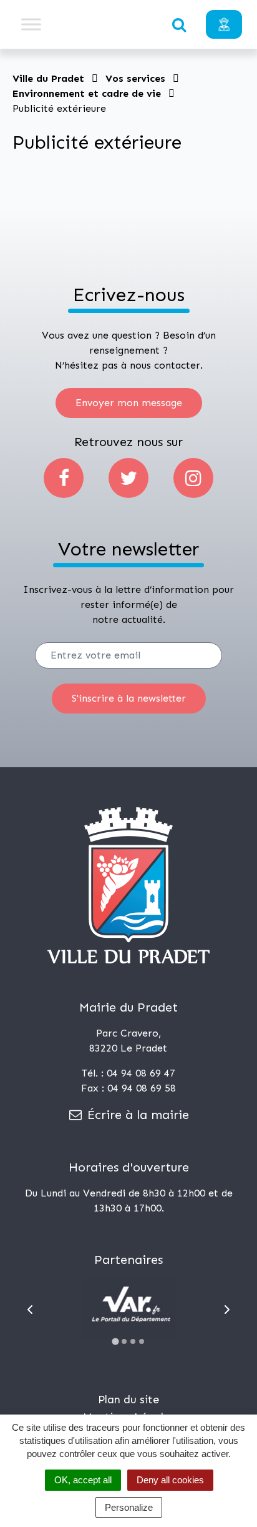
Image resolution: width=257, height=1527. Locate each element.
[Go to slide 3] (132, 1341)
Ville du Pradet (48, 78)
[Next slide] (227, 1309)
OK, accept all (83, 1480)
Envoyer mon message (128, 403)
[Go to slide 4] (141, 1341)
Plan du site (128, 1399)
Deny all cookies (170, 1480)
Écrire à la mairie (136, 1114)
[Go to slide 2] (124, 1341)
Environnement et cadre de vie (86, 93)
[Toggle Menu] (31, 24)
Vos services (135, 78)
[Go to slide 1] (115, 1341)
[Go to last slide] (29, 1309)
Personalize (129, 1507)
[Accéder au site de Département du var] (128, 1309)
